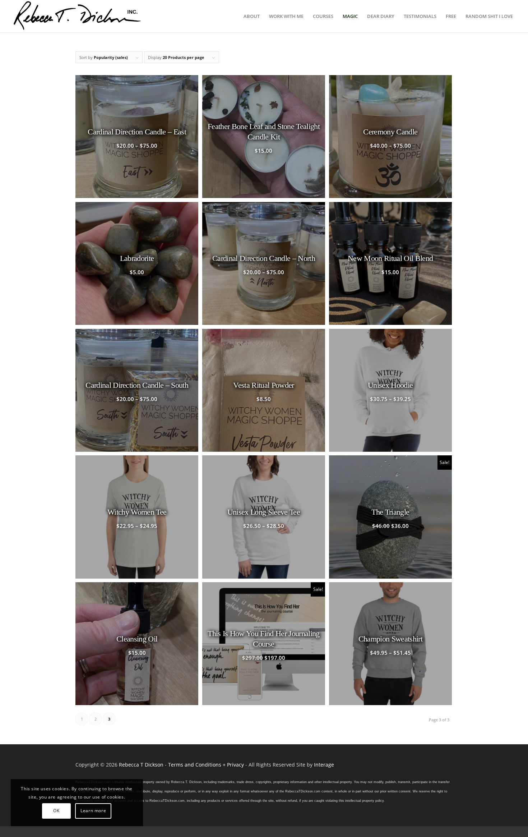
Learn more (93, 811)
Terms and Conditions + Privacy (206, 764)
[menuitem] (251, 16)
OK (56, 811)
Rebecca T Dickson (141, 764)
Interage (324, 764)
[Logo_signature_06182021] (77, 16)
